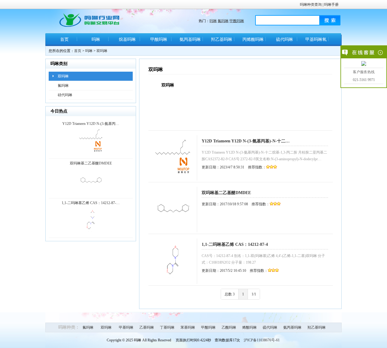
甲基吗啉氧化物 (316, 41)
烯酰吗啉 (249, 327)
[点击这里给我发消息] (363, 64)
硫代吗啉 (284, 39)
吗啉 (213, 21)
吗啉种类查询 (311, 4)
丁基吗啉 (167, 327)
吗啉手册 (331, 4)
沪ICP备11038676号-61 (262, 340)
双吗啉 (101, 51)
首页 (64, 39)
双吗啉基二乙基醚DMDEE (226, 192)
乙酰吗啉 (229, 327)
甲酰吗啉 (236, 21)
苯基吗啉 (187, 327)
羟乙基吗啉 (221, 39)
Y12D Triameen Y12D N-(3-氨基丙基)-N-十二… (246, 141)
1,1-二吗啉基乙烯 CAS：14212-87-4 (235, 244)
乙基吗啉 (146, 327)
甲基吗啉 (126, 327)
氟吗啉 (223, 21)
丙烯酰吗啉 (253, 39)
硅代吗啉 (65, 95)
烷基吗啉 (127, 39)
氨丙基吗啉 (190, 39)
